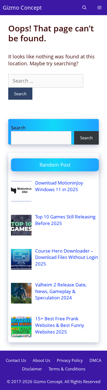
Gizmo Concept (22, 7)
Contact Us (16, 360)
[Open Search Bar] (84, 7)
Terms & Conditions (67, 369)
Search (18, 127)
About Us (41, 360)
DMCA (95, 360)
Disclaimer (32, 369)
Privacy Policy (70, 360)
